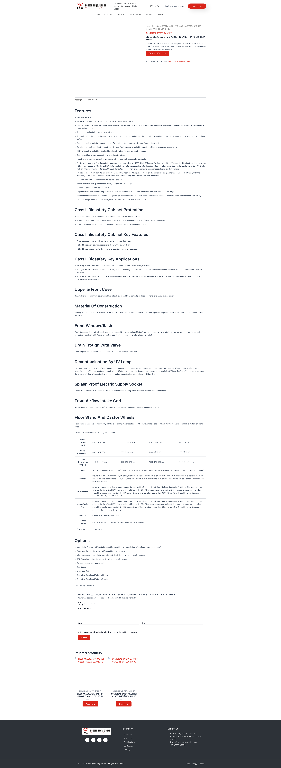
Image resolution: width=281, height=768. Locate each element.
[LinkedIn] (99, 740)
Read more (90, 704)
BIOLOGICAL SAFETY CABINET (164, 26)
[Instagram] (105, 740)
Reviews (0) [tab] (92, 100)
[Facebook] (176, 14)
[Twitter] (180, 14)
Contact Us (197, 6)
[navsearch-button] (189, 14)
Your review (84, 608)
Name (80, 623)
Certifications (135, 14)
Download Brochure (157, 53)
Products (119, 14)
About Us (108, 14)
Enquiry (161, 14)
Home (98, 14)
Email (144, 623)
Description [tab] (80, 100)
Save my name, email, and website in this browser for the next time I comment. (108, 632)
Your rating (81, 603)
